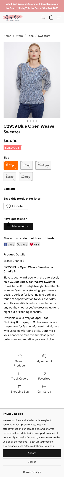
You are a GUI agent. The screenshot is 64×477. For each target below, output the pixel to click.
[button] (13, 17)
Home (7, 36)
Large (10, 177)
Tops (30, 36)
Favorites (44, 378)
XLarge (25, 177)
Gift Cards (44, 391)
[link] (32, 470)
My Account (44, 361)
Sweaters (44, 36)
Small (26, 165)
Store (19, 36)
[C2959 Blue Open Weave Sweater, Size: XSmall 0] (32, 80)
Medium (43, 165)
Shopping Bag (20, 391)
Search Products (20, 363)
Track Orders (19, 378)
